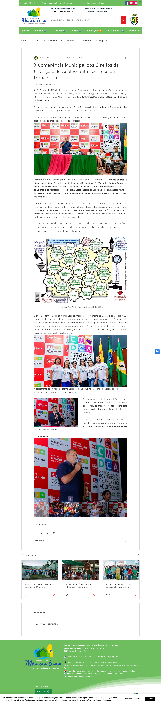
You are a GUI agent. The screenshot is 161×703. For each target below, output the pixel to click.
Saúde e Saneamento (53, 41)
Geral (23, 41)
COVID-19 (35, 41)
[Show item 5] (101, 509)
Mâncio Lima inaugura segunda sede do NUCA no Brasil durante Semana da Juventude (39, 586)
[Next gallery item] (124, 469)
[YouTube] (131, 3)
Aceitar (150, 698)
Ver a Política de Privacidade (99, 700)
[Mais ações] (125, 57)
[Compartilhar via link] (53, 533)
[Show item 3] (71, 509)
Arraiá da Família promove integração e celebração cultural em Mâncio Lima (78, 586)
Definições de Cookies (133, 698)
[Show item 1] (41, 509)
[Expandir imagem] (80, 470)
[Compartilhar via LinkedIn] (47, 533)
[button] (40, 30)
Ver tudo (136, 555)
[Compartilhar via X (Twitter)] (41, 533)
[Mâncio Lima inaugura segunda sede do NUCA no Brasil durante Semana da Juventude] (40, 570)
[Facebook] (127, 3)
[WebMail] (139, 3)
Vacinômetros (72, 41)
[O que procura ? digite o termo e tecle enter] (123, 20)
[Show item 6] (117, 509)
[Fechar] (157, 698)
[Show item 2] (56, 509)
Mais (113, 41)
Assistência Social (41, 524)
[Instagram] (135, 3)
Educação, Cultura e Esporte (95, 41)
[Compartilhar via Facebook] (35, 533)
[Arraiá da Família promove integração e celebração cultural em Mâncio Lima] (80, 570)
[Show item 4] (86, 509)
